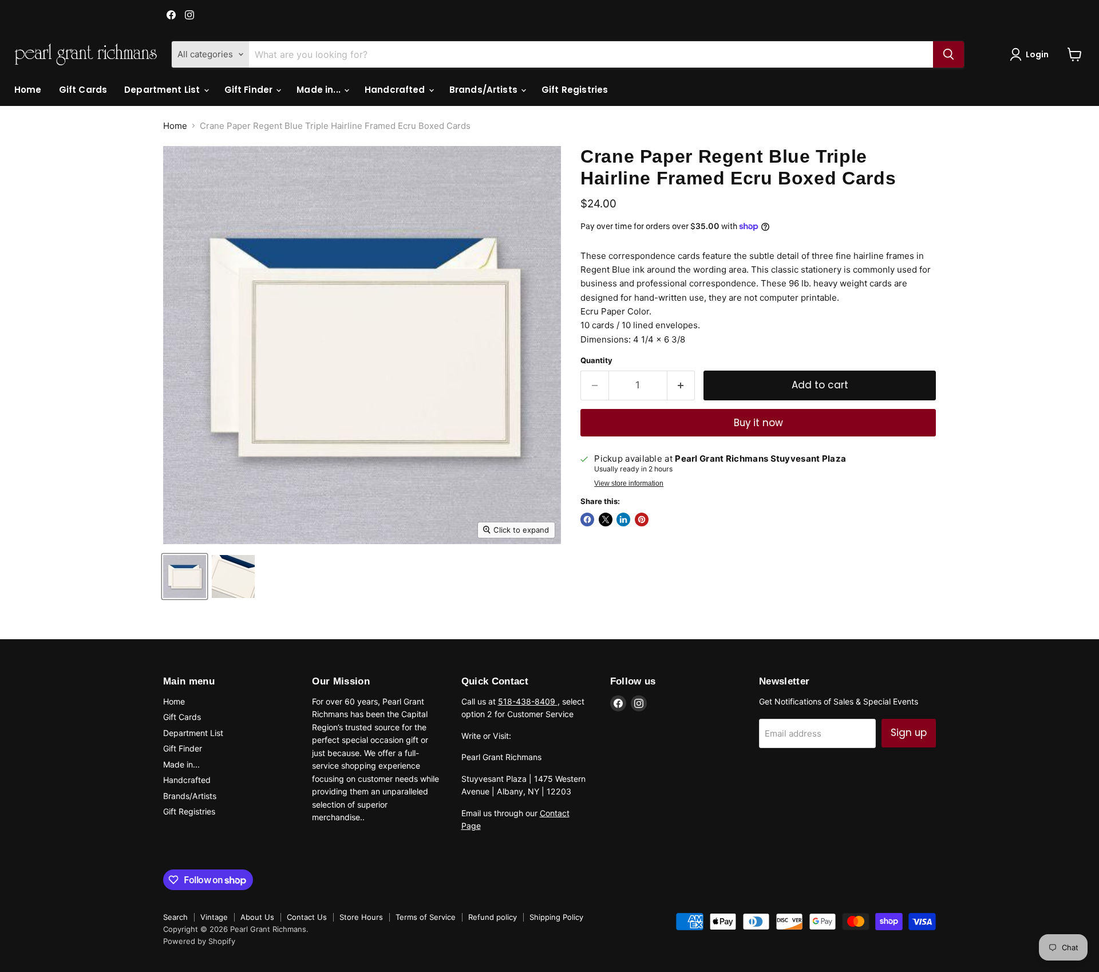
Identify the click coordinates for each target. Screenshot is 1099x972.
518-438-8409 (528, 701)
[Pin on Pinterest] (642, 519)
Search (175, 917)
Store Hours (361, 917)
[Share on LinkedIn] (623, 519)
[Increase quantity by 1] (681, 385)
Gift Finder (249, 90)
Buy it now (758, 423)
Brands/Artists (484, 90)
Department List (163, 90)
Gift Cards (83, 90)
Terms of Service (426, 917)
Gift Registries (574, 90)
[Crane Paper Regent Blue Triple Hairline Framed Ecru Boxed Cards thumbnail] (184, 576)
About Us (257, 917)
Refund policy (492, 917)
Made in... (320, 90)
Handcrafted (396, 90)
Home (28, 90)
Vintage (214, 917)
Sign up (909, 732)
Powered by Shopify (199, 941)
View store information (628, 483)
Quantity (596, 360)
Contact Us (307, 917)
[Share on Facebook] (587, 519)
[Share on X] (605, 519)
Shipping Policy (556, 917)
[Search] (948, 54)
